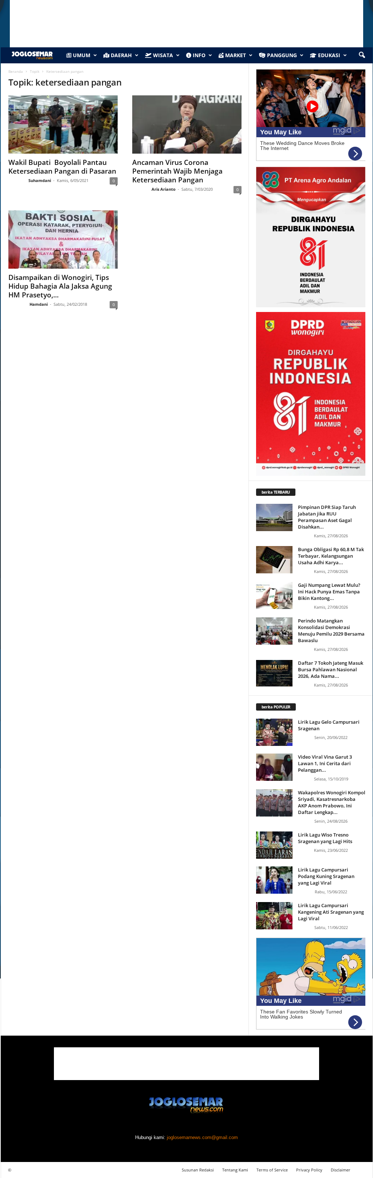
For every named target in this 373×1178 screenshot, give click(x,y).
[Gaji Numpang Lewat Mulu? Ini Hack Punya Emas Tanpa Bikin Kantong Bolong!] (274, 595)
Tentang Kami (235, 1170)
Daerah (120, 55)
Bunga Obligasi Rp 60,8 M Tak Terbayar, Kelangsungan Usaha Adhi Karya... (331, 556)
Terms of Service (272, 1170)
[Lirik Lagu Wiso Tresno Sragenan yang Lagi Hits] (274, 845)
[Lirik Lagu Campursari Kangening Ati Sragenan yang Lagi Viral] (274, 915)
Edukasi (328, 55)
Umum (80, 55)
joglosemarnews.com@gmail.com (202, 1137)
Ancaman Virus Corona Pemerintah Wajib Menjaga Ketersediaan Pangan (177, 171)
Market (235, 55)
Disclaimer (340, 1170)
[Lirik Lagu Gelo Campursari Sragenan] (274, 732)
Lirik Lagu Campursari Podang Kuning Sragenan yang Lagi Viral (326, 876)
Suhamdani (39, 180)
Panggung (281, 55)
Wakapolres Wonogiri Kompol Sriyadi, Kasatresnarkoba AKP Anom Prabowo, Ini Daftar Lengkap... (331, 802)
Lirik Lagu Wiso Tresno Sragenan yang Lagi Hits (325, 838)
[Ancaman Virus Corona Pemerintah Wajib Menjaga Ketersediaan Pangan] (187, 124)
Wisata (162, 55)
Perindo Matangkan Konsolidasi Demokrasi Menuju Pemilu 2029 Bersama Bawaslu (331, 630)
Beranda (15, 71)
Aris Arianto (164, 189)
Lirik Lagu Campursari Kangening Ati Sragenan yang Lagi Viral (331, 912)
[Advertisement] (186, 1063)
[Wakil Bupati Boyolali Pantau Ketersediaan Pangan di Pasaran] (63, 124)
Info (198, 55)
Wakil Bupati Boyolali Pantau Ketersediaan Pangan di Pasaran (62, 167)
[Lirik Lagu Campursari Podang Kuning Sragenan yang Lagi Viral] (274, 880)
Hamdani (39, 304)
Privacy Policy (309, 1170)
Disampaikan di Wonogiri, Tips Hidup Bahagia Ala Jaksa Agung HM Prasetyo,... (60, 286)
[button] (362, 55)
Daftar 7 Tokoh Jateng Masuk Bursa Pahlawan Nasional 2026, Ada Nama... (330, 669)
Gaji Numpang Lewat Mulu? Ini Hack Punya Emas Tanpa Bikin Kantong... (329, 591)
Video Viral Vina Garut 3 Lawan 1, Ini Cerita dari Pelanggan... (325, 763)
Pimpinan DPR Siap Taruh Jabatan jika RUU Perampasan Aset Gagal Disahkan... (327, 517)
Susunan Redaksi (198, 1170)
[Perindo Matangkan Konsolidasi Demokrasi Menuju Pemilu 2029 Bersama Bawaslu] (274, 631)
